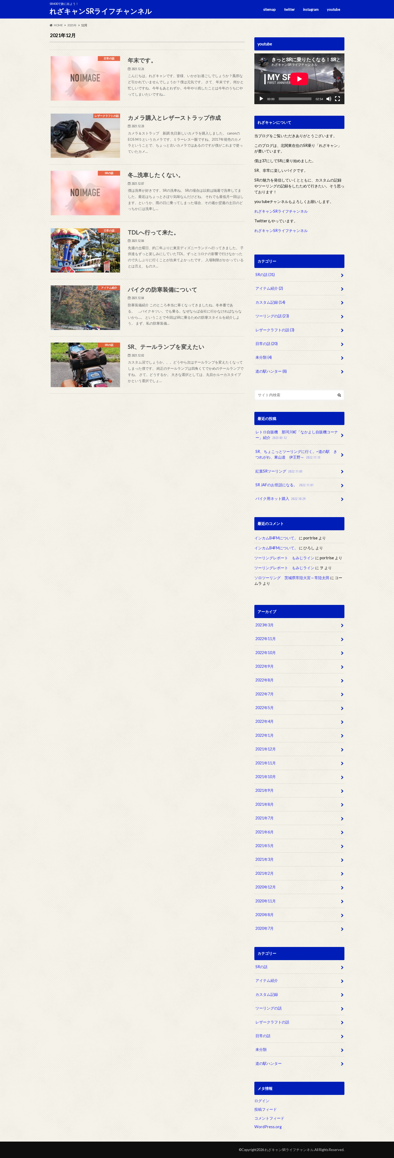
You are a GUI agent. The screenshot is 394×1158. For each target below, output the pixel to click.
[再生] (261, 98)
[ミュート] (329, 98)
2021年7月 (264, 818)
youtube (333, 9)
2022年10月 (265, 652)
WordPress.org (268, 1127)
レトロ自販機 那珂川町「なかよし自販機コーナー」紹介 (296, 435)
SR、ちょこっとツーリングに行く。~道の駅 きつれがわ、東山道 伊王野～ (296, 454)
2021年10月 (265, 776)
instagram (311, 9)
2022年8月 (264, 680)
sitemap (269, 9)
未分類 (263, 357)
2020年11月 (265, 901)
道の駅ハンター (271, 371)
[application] (299, 78)
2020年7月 (264, 928)
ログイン (261, 1100)
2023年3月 (264, 625)
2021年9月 (264, 790)
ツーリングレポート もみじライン (284, 558)
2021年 (72, 25)
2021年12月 (265, 749)
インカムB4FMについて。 (276, 538)
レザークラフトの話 (274, 330)
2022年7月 (264, 694)
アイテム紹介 (269, 288)
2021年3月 (264, 859)
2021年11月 (265, 763)
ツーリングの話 (272, 316)
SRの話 (265, 274)
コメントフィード (269, 1118)
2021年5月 (264, 845)
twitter (289, 9)
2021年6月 (264, 832)
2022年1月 (264, 735)
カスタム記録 (270, 302)
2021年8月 (264, 804)
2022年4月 (264, 721)
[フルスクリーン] (337, 98)
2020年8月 (264, 914)
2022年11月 (265, 639)
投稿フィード (265, 1109)
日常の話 (266, 343)
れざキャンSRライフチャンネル (101, 11)
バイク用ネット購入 (280, 498)
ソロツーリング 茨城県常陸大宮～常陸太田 (291, 577)
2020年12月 (265, 887)
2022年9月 (264, 666)
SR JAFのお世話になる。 (284, 484)
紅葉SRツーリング (279, 471)
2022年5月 (264, 707)
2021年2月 (264, 873)
